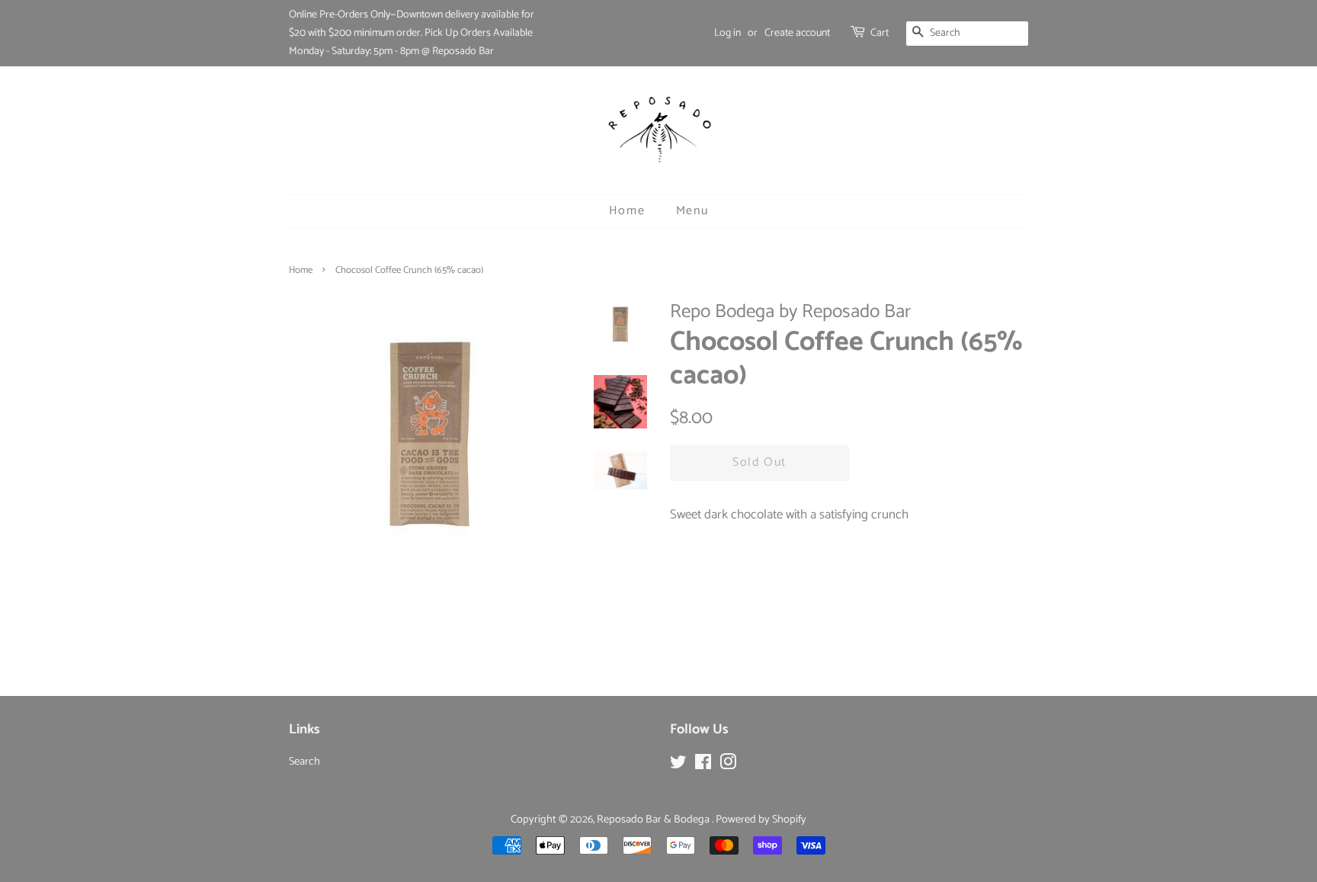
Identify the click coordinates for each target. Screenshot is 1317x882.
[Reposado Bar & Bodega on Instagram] (727, 765)
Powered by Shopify (761, 819)
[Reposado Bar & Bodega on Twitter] (678, 765)
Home (627, 210)
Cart (879, 33)
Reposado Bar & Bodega (654, 819)
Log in (727, 33)
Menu (692, 210)
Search (304, 761)
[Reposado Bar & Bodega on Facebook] (703, 765)
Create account (797, 33)
